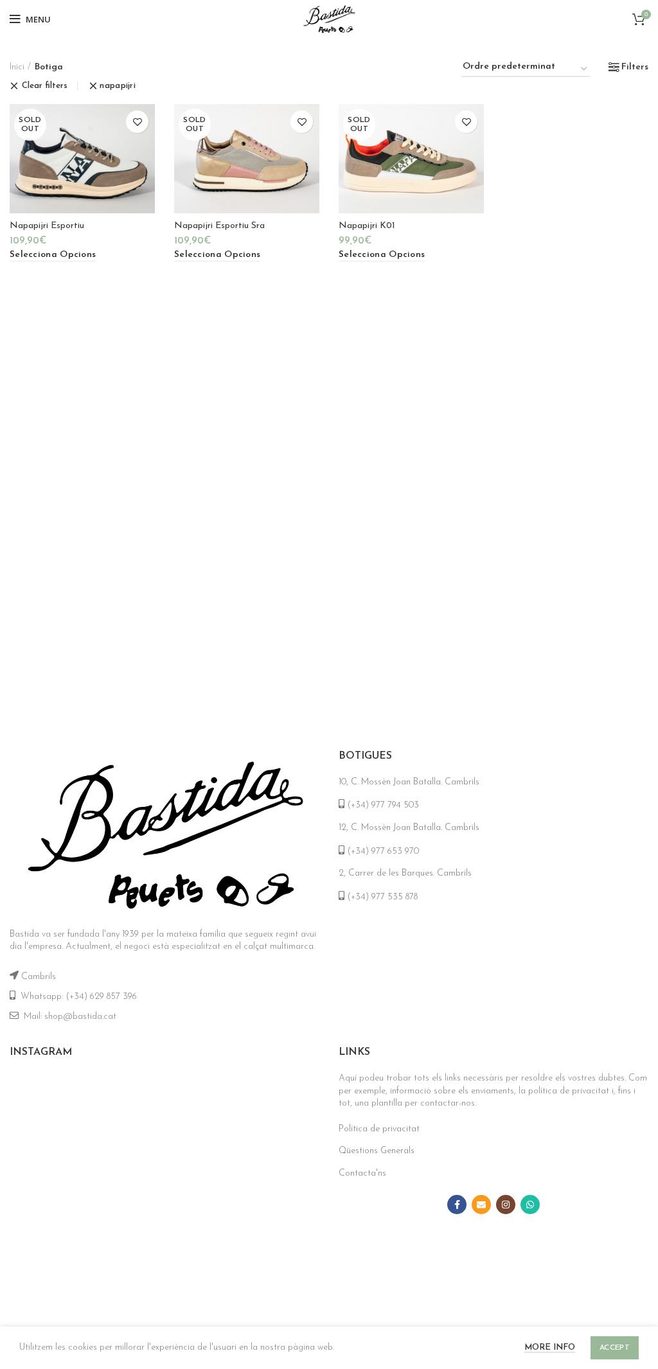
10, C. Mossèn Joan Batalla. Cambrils (409, 782)
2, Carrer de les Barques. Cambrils (405, 873)
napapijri (118, 86)
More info (549, 1347)
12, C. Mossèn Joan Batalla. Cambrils (409, 828)
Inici (17, 67)
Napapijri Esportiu (47, 226)
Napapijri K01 (367, 226)
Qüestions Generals (376, 1151)
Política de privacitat (379, 1129)
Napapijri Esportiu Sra (219, 226)
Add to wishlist (137, 121)
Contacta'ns (362, 1173)
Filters (634, 67)
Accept (615, 1348)
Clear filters (44, 86)
